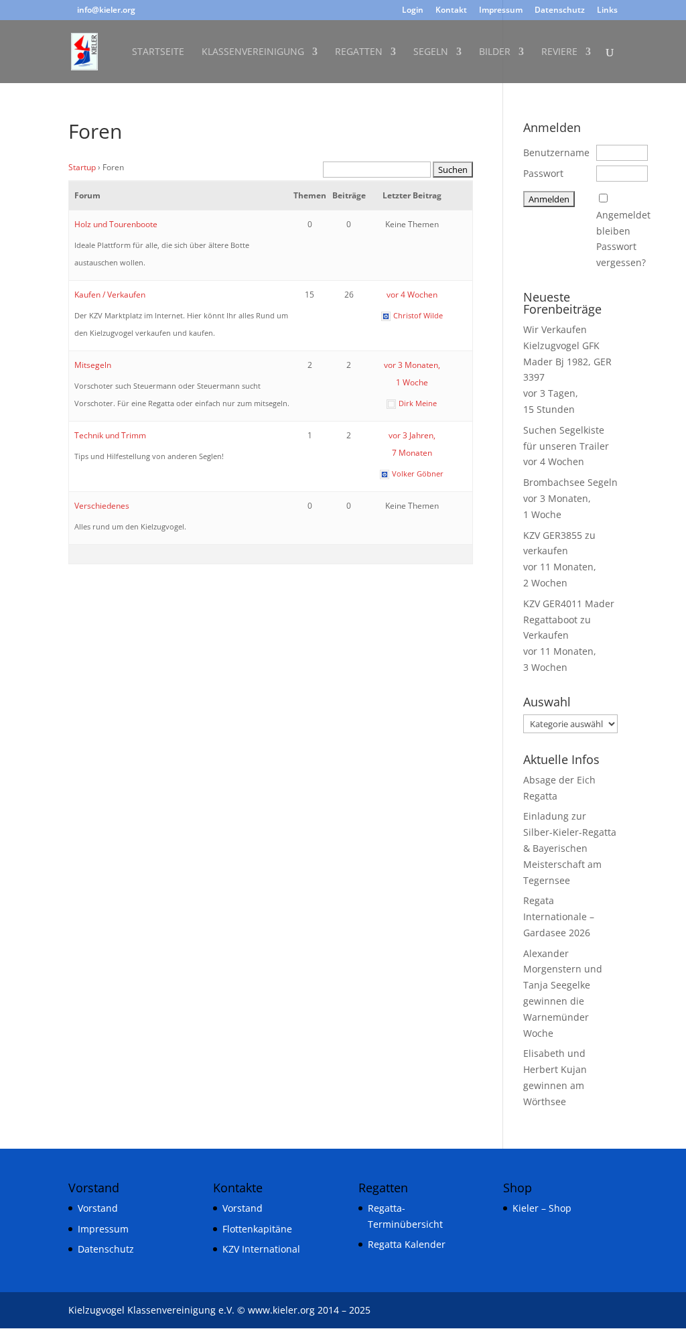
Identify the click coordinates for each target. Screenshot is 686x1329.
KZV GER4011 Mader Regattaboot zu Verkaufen (568, 619)
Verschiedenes (101, 505)
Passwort (543, 173)
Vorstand (98, 1208)
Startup (82, 167)
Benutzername (556, 152)
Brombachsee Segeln (570, 482)
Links (607, 10)
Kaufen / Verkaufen (109, 294)
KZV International (261, 1249)
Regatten (359, 52)
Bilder (494, 52)
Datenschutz (560, 10)
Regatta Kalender (406, 1244)
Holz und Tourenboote (115, 224)
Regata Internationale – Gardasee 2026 (558, 916)
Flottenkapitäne (257, 1228)
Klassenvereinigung (253, 52)
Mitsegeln (92, 365)
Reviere (559, 52)
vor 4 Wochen (412, 294)
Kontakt (451, 10)
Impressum (501, 10)
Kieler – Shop (541, 1208)
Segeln (430, 52)
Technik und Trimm (110, 435)
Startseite (158, 52)
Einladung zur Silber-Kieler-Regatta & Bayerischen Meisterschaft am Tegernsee (569, 848)
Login (412, 10)
